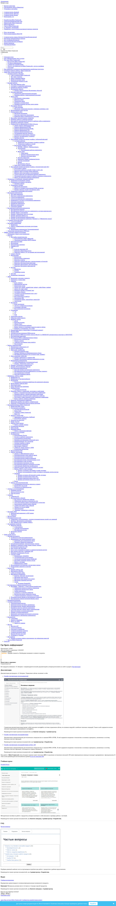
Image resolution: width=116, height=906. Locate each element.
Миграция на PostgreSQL (18, 574)
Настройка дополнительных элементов (22, 118)
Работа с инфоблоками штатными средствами (24, 226)
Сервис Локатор (15, 253)
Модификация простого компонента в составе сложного (30, 371)
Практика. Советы (19, 260)
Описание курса (9, 57)
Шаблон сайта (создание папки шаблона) (26, 171)
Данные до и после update (21, 507)
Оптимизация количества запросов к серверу (27, 484)
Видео (16, 481)
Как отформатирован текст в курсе (14, 58)
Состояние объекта (19, 292)
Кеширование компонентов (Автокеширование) (25, 229)
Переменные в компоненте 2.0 (20, 347)
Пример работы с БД (17, 569)
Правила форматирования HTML (24, 128)
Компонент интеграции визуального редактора (24, 614)
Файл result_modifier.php (18, 350)
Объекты (13, 281)
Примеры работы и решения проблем (22, 119)
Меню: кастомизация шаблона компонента (26, 177)
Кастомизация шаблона (17, 209)
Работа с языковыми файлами (22, 431)
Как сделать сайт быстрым (18, 548)
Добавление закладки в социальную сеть (26, 501)
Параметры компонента (18, 203)
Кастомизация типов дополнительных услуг (27, 460)
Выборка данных (16, 319)
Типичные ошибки (16, 206)
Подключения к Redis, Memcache (23, 238)
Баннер (20, 162)
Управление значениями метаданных (21, 191)
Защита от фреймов (16, 620)
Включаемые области (17, 89)
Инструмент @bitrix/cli (20, 446)
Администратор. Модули (11, 13)
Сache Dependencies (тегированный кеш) (26, 362)
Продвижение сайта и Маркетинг (14, 7)
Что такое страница (16, 76)
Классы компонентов (17, 348)
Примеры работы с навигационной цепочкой (27, 95)
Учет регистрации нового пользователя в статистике (29, 502)
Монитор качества (16, 525)
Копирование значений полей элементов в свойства (29, 395)
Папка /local (17, 411)
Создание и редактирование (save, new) (25, 293)
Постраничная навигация (18, 336)
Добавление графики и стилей (26, 144)
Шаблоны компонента (17, 205)
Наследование (18, 344)
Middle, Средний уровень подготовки (15, 232)
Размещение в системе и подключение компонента (25, 200)
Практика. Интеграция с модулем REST (25, 264)
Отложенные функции (17, 426)
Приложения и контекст (18, 244)
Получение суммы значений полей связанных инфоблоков (31, 397)
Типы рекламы (18, 107)
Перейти (93, 904)
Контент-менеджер (9, 6)
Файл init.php (14, 427)
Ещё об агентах (15, 493)
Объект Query (18, 324)
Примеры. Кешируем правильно (23, 542)
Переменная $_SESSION (21, 556)
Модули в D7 (15, 626)
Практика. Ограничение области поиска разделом (25, 403)
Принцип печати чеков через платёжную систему (28, 467)
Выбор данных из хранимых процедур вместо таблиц (29, 327)
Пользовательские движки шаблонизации (23, 606)
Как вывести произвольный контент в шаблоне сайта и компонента (30, 121)
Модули (9, 624)
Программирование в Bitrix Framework (18, 405)
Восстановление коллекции (22, 308)
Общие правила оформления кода (24, 125)
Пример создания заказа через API (28, 476)
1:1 (15, 313)
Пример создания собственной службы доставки (32, 475)
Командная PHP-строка (17, 406)
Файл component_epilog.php (19, 356)
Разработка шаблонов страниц (19, 122)
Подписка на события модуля (22, 487)
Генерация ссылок (19, 272)
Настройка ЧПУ (12, 511)
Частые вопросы (5, 826)
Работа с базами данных (21, 424)
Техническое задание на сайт (19, 81)
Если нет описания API (21, 249)
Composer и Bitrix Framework (22, 412)
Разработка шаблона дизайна (19, 87)
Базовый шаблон (12, 83)
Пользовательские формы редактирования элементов (26, 597)
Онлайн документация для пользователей (16, 676)
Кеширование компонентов (19, 360)
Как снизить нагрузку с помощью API (22, 551)
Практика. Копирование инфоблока (21, 400)
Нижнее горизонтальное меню (30, 154)
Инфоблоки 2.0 (15, 377)
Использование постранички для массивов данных (26, 565)
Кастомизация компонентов (19, 368)
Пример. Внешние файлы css (19, 215)
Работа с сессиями (19, 562)
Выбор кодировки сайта (18, 80)
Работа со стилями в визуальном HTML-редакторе (29, 188)
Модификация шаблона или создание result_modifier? (29, 354)
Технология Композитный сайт (13, 21)
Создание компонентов (14, 601)
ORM (9, 276)
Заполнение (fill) (19, 298)
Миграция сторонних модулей (23, 580)
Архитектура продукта (17, 420)
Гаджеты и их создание (17, 432)
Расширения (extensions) (21, 444)
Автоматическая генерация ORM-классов (23, 333)
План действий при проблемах (20, 386)
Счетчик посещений (23, 160)
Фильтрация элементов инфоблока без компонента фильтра (31, 382)
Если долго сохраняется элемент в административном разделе (29, 550)
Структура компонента (17, 197)
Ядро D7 (9, 235)
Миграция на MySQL (17, 571)
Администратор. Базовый (11, 12)
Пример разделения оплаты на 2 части (29, 479)
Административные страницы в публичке (26, 595)
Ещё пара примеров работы (22, 374)
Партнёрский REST (10, 44)
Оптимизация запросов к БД (19, 546)
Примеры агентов (16, 490)
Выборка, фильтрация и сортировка (21, 521)
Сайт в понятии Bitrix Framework (20, 75)
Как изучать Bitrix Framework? (16, 61)
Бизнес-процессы (9, 43)
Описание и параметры (17, 629)
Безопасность (11, 617)
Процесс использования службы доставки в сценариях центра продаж (38, 472)
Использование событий (18, 498)
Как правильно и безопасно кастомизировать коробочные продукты (24, 69)
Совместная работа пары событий (24, 505)
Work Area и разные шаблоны (22, 165)
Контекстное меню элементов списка (25, 594)
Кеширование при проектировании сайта (23, 539)
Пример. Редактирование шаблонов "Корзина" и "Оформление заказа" (31, 218)
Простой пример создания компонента (22, 611)
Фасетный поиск (16, 385)
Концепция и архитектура (21, 339)
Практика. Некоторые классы (22, 250)
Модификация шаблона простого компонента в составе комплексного (31, 211)
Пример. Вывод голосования (19, 212)
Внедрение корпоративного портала (14, 38)
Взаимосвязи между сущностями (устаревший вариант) (27, 330)
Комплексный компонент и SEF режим (22, 513)
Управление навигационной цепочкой (25, 93)
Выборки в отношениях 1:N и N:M (24, 328)
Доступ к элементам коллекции (23, 305)
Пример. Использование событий (20, 366)
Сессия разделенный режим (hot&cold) (25, 559)
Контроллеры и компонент (22, 258)
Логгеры (13, 273)
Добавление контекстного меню (23, 589)
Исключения (14, 243)
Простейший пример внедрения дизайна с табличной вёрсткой (29, 139)
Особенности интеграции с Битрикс (24, 134)
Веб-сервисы (11, 637)
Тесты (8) (6, 641)
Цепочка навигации (17, 92)
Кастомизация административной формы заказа (25, 598)
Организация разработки (18, 408)
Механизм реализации (20, 113)
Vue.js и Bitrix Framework (11, 26)
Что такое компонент (17, 194)
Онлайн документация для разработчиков (16, 734)
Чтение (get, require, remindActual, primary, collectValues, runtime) (32, 287)
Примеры (17, 473)
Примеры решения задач (21, 351)
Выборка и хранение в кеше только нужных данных (26, 545)
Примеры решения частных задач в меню (26, 104)
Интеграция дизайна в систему (23, 145)
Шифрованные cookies (20, 563)
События (10, 495)
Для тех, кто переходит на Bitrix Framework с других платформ (25, 66)
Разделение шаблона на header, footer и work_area (28, 170)
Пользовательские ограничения (23, 456)
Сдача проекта (18, 527)
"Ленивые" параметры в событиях (24, 510)
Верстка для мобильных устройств (24, 136)
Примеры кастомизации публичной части (26, 440)
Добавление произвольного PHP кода (18, 231)
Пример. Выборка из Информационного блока (27, 353)
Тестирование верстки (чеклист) (23, 133)
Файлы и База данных (17, 423)
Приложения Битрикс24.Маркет (13, 41)
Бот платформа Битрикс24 (11, 40)
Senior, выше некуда (10, 534)
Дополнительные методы (18, 603)
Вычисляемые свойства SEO (19, 383)
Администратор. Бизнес (11, 15)
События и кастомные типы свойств (24, 342)
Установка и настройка (10, 9)
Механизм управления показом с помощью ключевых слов (31, 109)
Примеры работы (19, 183)
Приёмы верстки (19, 138)
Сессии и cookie (15, 554)
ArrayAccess (17, 301)
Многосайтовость (9, 24)
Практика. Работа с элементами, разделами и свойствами (27, 391)
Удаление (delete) (19, 295)
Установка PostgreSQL (24, 583)
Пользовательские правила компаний (25, 458)
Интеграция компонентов (14, 192)
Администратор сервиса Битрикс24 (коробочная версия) (20, 37)
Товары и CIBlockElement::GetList (24, 453)
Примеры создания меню (21, 102)
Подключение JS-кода (20, 435)
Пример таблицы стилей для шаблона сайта (27, 189)
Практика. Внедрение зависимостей (24, 266)
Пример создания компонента (19, 612)
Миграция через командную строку (24, 579)
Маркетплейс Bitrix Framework (13, 23)
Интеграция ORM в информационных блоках (24, 337)
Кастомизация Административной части (19, 585)
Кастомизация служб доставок (23, 461)
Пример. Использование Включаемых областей (28, 90)
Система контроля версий (21, 409)
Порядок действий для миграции (23, 575)
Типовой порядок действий (15, 73)
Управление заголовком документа (21, 182)
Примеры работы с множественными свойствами (28, 394)
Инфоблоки (14, 225)
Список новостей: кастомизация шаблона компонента (30, 174)
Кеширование (11, 228)
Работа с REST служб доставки (23, 469)
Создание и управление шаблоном (21, 86)
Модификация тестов (20, 530)
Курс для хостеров (9, 32)
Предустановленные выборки (23, 325)
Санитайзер (14, 618)
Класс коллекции (19, 304)
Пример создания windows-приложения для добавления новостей (30, 638)
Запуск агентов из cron (17, 492)
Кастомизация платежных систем (24, 463)
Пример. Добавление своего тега (23, 363)
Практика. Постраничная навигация (24, 263)
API (12, 247)
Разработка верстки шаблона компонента (23, 608)
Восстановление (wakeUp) (22, 296)
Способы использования (21, 528)
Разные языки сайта (16, 112)
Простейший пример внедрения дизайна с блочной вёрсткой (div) (30, 167)
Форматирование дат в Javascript (23, 441)
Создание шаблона (19, 141)
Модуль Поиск (11, 516)
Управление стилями (17, 185)
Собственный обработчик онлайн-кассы (26, 466)
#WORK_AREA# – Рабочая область (28, 147)
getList (16, 321)
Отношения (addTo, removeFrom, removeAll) (27, 299)
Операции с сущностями (18, 279)
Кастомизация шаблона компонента (31, 150)
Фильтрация (14, 380)
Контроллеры (15, 255)
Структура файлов (16, 221)
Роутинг (13, 267)
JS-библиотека (15, 434)
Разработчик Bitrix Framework (12, 20)
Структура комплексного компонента (22, 199)
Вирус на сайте (15, 621)
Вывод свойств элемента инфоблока (24, 398)
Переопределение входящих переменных (23, 604)
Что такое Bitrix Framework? (12, 60)
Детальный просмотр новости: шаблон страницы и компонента (32, 176)
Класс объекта (18, 282)
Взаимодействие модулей (18, 633)
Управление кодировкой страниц (20, 180)
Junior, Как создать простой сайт (13, 72)
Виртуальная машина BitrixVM (13, 34)
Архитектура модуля (20, 389)
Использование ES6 (16, 450)
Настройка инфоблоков (14, 223)
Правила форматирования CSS (23, 131)
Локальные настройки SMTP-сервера (25, 240)
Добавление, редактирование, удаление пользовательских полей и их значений (34, 519)
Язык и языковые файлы (18, 78)
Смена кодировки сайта (18, 572)
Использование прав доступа (19, 110)
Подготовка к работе (20, 168)
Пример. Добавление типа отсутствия (22, 214)
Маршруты (17, 269)
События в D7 (15, 496)
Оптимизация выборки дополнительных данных (25, 543)
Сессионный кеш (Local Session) (23, 557)
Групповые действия (20, 307)
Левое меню (24, 153)
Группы (16, 270)
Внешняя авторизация (13, 600)
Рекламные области (16, 105)
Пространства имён (16, 241)
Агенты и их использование (15, 488)
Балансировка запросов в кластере (21, 566)
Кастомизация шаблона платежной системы (27, 464)
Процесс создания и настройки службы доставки (32, 470)
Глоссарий (10, 67)
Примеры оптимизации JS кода (20, 553)
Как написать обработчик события (24, 499)
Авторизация (4, 1)
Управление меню (19, 101)
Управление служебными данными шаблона (20, 179)
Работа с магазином (16, 452)
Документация (76, 666)
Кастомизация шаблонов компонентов (18, 208)
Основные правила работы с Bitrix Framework (17, 70)
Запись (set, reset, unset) (21, 289)
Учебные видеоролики (7, 880)
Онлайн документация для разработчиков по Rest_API (20, 745)
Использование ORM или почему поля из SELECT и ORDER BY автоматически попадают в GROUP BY (41, 334)
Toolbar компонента (20, 591)
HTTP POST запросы (20, 418)
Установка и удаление (17, 635)
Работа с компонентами (14, 345)
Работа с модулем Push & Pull (19, 482)
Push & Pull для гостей (20, 485)
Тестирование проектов (14, 524)
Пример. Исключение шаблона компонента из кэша (29, 359)
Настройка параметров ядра (19, 237)
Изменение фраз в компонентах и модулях (26, 116)
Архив (16, 582)
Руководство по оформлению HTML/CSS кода (24, 124)
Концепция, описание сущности (20, 278)
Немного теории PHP (17, 415)
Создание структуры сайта (15, 220)
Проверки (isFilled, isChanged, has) (24, 290)
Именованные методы (20, 284)
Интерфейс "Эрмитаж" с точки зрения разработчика (26, 586)
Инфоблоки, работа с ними (15, 376)
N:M (15, 315)
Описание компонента (17, 202)
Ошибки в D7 (15, 246)
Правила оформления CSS (22, 130)
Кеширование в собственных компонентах (23, 615)
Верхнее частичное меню (28, 156)
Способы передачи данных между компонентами (25, 609)
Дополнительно (18, 508)
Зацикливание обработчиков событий (25, 504)
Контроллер (17, 257)
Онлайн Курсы (5, 764)
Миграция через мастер (21, 577)
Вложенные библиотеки (21, 449)
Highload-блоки (15, 388)
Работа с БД (10, 568)
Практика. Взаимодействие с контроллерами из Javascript (30, 261)
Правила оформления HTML (22, 127)
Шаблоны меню (19, 99)
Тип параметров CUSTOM (22, 373)
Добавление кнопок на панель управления (26, 588)
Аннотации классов (16, 316)
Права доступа (15, 421)
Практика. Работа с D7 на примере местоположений (29, 252)
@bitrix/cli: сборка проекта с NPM (24, 447)
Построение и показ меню (21, 98)
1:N (15, 311)
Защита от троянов (19, 623)
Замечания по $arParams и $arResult (24, 417)
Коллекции (14, 302)
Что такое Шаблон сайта (18, 84)
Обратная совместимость (18, 318)
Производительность (13, 536)
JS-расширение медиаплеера (22, 438)
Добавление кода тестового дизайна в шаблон (31, 142)
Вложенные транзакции (18, 275)
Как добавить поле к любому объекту (22, 522)
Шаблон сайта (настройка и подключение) (26, 173)
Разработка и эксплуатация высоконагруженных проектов (21, 29)
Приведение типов (19, 286)
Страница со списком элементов (23, 592)
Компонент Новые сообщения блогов (28, 159)
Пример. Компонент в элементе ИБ (24, 357)
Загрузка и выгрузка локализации (24, 115)
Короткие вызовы (19, 322)
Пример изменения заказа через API (28, 478)
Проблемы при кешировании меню (24, 540)
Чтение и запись (19, 340)
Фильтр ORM (15, 331)
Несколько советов (16, 531)
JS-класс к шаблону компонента (23, 437)
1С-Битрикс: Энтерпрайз (11, 27)
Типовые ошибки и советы (22, 443)
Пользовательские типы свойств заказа (25, 455)
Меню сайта (14, 96)
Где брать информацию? (14, 63)
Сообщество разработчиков (15, 64)
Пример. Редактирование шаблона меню (22, 217)
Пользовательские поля (14, 517)
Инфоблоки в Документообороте (20, 379)
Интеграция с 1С (9, 16)
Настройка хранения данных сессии (24, 560)
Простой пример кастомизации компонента (27, 369)
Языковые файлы (16, 429)
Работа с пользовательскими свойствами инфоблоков (29, 392)
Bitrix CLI (17, 414)
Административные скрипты (19, 630)
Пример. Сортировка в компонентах (21, 365)
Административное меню (18, 632)
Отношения (14, 310)
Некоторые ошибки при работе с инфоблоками (24, 402)
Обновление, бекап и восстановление (18, 234)
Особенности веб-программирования (22, 537)
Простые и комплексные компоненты (22, 196)
